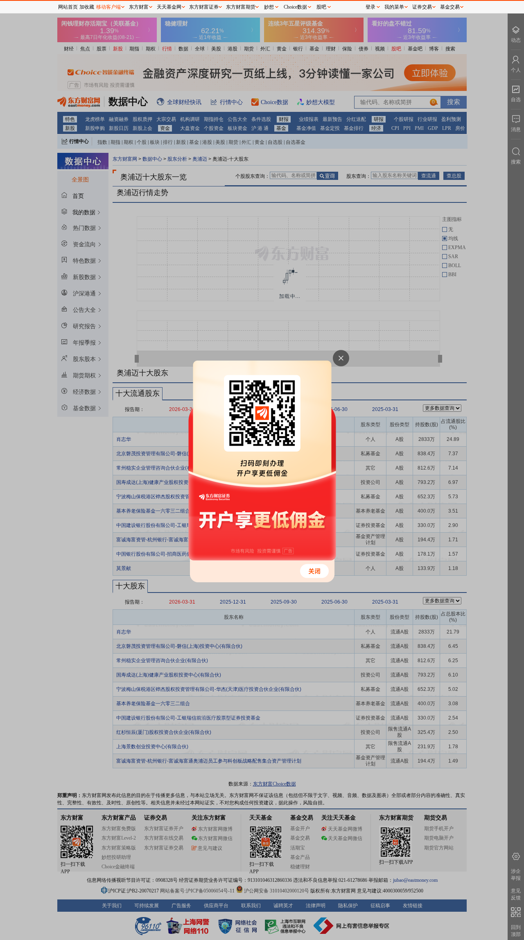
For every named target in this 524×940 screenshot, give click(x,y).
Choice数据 (295, 7)
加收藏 (86, 7)
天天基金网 (169, 7)
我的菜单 (394, 7)
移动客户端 (108, 7)
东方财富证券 (204, 7)
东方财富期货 (240, 7)
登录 (370, 7)
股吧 (321, 7)
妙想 (269, 7)
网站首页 (68, 7)
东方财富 (139, 7)
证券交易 (422, 7)
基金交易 (450, 7)
